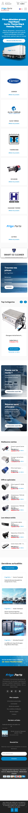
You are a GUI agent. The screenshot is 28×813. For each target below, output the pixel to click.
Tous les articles (9, 568)
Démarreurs (7, 277)
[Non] (26, 807)
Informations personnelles (14, 701)
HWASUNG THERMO (14, 208)
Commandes (14, 703)
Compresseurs (8, 280)
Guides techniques (18, 608)
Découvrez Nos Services (14, 40)
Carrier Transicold (18, 577)
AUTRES (14, 237)
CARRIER (14, 91)
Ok (12, 810)
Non (16, 810)
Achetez (9, 287)
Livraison (14, 714)
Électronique (8, 282)
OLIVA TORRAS (14, 121)
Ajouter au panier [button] (14, 349)
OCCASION (14, 179)
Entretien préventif (18, 640)
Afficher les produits (14, 94)
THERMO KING (14, 150)
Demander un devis (14, 352)
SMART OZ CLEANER (14, 255)
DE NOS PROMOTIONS (12, 662)
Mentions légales (14, 711)
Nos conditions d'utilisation (14, 709)
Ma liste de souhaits (14, 706)
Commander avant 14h (14, 391)
